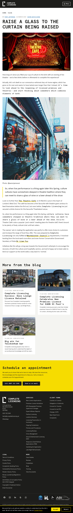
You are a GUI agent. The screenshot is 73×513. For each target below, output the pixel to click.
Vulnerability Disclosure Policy (11, 469)
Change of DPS (54, 412)
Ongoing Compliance (32, 425)
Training (28, 469)
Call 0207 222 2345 (12, 383)
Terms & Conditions (8, 457)
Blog (10, 13)
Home (4, 13)
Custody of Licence (55, 400)
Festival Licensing (31, 414)
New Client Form (55, 415)
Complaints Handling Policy (10, 466)
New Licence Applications (33, 400)
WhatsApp (5, 419)
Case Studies (30, 457)
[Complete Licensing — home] (9, 4)
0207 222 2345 (6, 413)
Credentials (29, 463)
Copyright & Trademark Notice (11, 485)
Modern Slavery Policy (9, 472)
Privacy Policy (6, 460)
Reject (66, 509)
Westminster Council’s (38, 236)
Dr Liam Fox (22, 241)
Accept (55, 509)
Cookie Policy (6, 463)
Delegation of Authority (56, 403)
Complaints (53, 418)
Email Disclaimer (7, 488)
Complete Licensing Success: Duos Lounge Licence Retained (18, 295)
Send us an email (31, 383)
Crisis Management (31, 434)
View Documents (31, 472)
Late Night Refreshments (33, 449)
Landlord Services (31, 417)
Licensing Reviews (31, 431)
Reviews (28, 460)
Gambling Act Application (33, 447)
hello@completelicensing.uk (10, 416)
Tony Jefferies (10, 17)
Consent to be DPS (55, 409)
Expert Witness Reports (33, 411)
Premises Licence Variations (34, 403)
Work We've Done (33, 17)
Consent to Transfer (56, 406)
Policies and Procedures (33, 428)
